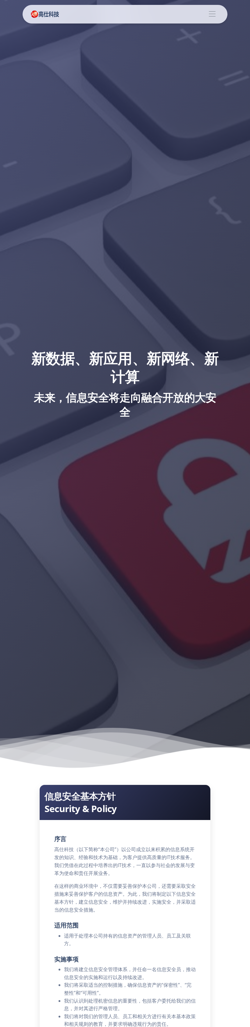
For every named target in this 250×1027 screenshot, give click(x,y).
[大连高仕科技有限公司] (45, 14)
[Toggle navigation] (212, 14)
